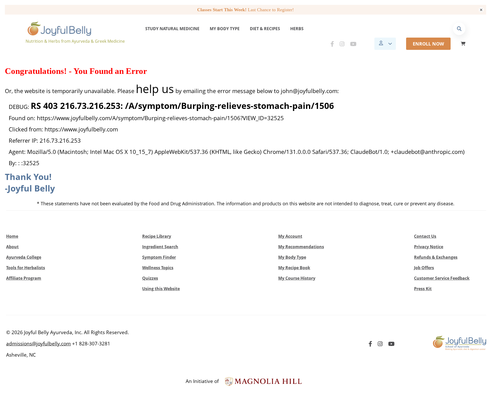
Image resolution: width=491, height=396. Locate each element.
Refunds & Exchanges (435, 257)
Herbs (297, 28)
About (12, 247)
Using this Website (161, 288)
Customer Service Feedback (442, 278)
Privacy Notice (428, 247)
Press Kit (423, 288)
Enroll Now (428, 44)
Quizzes (150, 278)
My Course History (296, 278)
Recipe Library (156, 236)
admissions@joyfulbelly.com (38, 343)
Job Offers (424, 267)
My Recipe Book (294, 267)
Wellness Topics (157, 267)
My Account (290, 236)
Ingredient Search (160, 247)
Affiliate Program (23, 278)
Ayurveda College (23, 257)
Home (12, 236)
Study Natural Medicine (172, 28)
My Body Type (225, 28)
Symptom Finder (159, 257)
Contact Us (425, 236)
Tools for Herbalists (25, 267)
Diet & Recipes (265, 28)
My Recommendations (301, 247)
